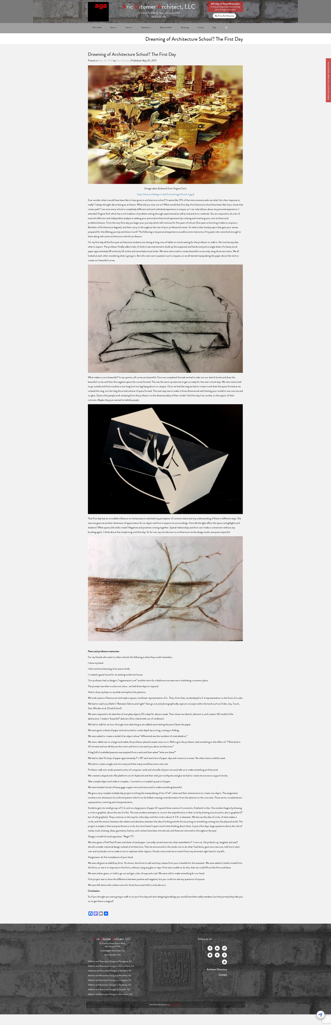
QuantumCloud (175, 1004)
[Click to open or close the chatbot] (321, 1015)
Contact (201, 27)
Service (128, 27)
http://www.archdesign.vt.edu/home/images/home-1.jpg (165, 194)
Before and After (166, 27)
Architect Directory (217, 969)
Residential (145, 27)
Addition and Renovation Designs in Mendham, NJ (109, 975)
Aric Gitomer (123, 60)
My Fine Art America (224, 15)
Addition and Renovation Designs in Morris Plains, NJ (111, 966)
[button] (226, 28)
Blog (214, 27)
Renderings (185, 27)
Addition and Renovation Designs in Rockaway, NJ (109, 984)
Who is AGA (96, 27)
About (112, 27)
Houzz (143, 936)
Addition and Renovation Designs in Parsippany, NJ (110, 961)
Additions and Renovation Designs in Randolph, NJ (109, 970)
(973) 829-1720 (158, 17)
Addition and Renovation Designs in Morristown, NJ (110, 994)
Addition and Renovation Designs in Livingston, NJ (109, 980)
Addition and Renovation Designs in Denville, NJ (109, 989)
